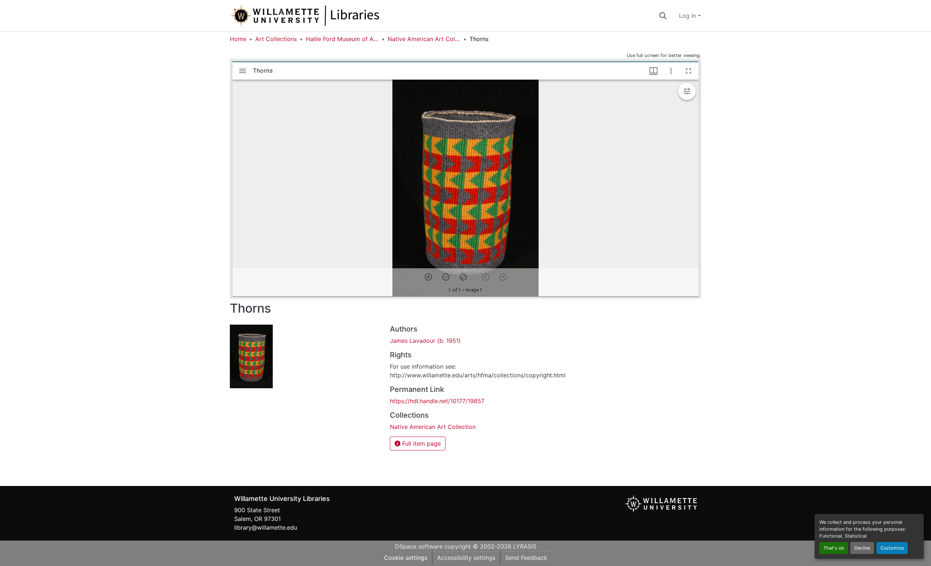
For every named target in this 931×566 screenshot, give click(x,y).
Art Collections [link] (276, 39)
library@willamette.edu (265, 527)
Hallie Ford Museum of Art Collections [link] (342, 39)
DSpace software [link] (419, 546)
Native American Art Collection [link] (424, 39)
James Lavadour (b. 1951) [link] (425, 340)
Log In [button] (688, 15)
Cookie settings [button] (405, 557)
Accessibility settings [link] (466, 557)
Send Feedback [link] (526, 557)
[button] (329, 15)
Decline (862, 548)
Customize (892, 548)
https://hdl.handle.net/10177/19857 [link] (437, 401)
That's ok (833, 548)
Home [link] (238, 39)
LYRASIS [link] (524, 546)
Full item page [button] (420, 443)
